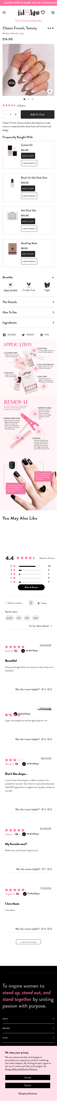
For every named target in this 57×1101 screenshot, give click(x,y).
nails (27, 618)
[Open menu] (7, 12)
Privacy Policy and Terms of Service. (21, 1069)
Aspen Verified (10, 290)
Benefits (8, 277)
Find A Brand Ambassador (28, 20)
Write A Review (31, 587)
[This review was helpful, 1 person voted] (43, 869)
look (19, 618)
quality (9, 618)
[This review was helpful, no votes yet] (42, 689)
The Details (10, 302)
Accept (27, 1077)
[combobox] (40, 626)
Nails (21, 33)
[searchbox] (16, 602)
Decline (27, 1085)
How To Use (10, 312)
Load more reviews (29, 942)
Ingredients (10, 322)
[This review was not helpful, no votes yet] (48, 689)
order (35, 618)
